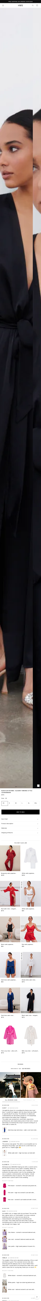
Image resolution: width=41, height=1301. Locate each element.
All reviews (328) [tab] (11, 1100)
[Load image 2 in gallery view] (17, 787)
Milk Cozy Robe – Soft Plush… (30, 1051)
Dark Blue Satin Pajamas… (9, 980)
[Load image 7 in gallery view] (25, 787)
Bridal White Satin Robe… (29, 980)
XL (29, 803)
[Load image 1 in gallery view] (16, 787)
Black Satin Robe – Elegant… (30, 1015)
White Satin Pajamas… (28, 873)
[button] (3, 5)
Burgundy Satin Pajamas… (9, 873)
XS (3, 803)
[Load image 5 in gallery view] (22, 787)
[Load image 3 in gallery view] (19, 787)
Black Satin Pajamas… (7, 944)
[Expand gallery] (38, 786)
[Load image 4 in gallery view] (20, 787)
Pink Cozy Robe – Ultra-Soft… (9, 1051)
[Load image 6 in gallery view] (23, 787)
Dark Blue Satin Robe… (7, 1015)
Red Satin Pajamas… (28, 944)
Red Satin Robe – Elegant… (9, 909)
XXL (35, 803)
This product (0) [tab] (29, 1100)
